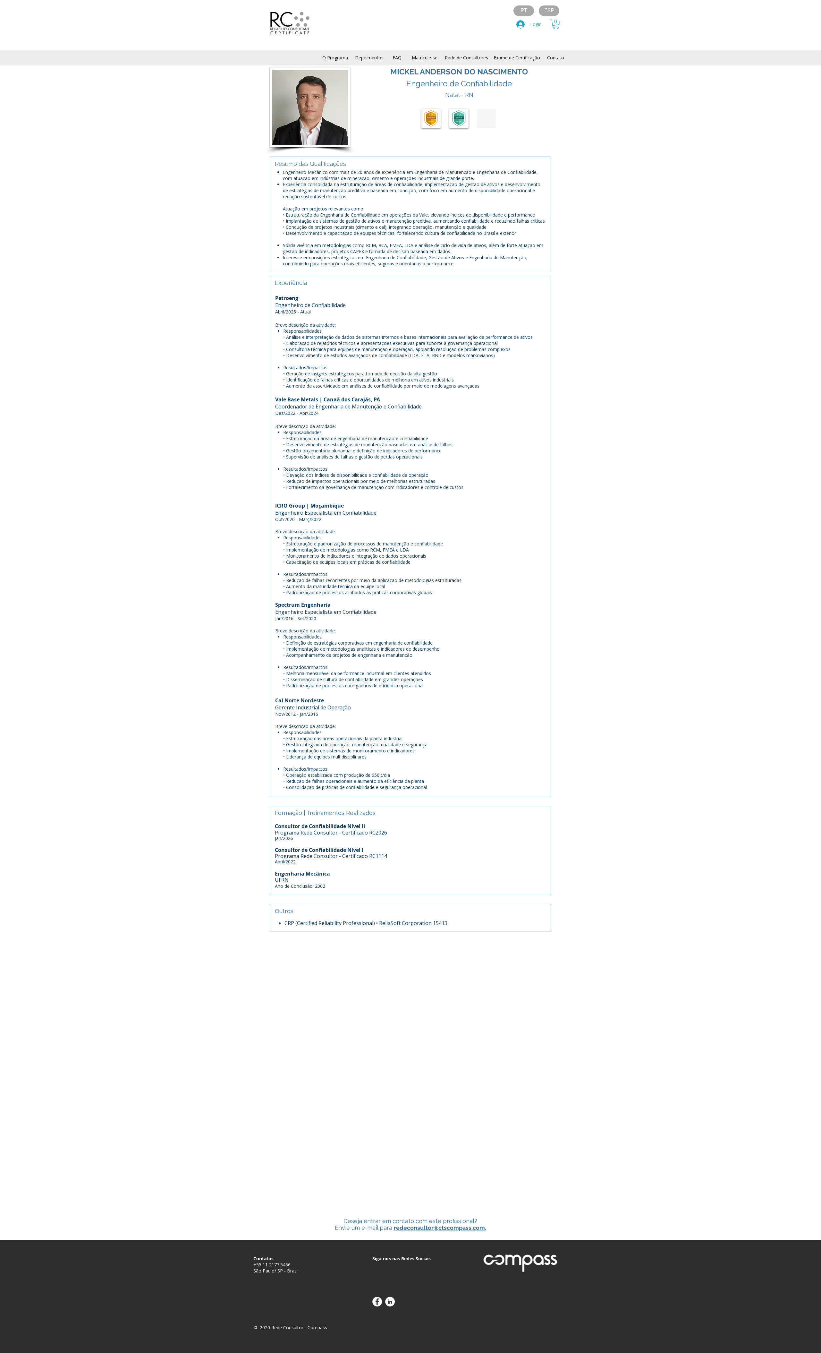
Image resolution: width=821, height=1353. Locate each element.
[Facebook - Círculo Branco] (377, 1301)
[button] (555, 24)
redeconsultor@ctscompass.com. (440, 1227)
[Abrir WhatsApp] (805, 1337)
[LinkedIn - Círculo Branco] (390, 1301)
